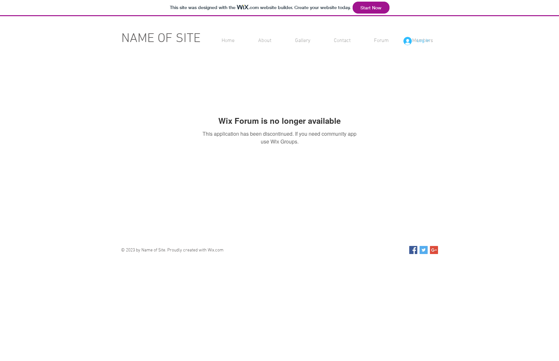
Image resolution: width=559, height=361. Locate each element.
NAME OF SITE (161, 39)
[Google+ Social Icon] (434, 250)
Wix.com (216, 250)
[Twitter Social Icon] (424, 250)
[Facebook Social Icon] (413, 250)
